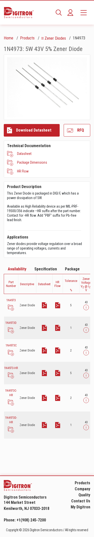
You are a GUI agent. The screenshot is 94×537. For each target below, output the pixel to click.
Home (8, 38)
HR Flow (23, 171)
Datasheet (24, 154)
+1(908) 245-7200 (31, 520)
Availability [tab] (17, 269)
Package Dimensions (32, 162)
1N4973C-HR (11, 393)
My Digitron (80, 507)
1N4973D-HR (11, 420)
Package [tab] (72, 269)
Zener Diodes (55, 38)
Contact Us (80, 501)
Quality (84, 495)
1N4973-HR (11, 368)
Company (82, 489)
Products (27, 38)
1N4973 (11, 300)
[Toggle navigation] (83, 13)
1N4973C (11, 345)
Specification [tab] (45, 269)
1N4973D (11, 323)
